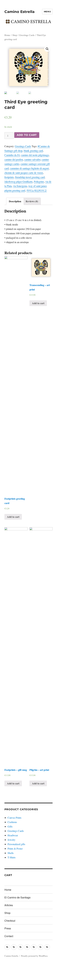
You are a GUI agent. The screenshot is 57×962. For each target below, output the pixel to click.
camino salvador (32, 159)
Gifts (10, 826)
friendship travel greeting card (30, 177)
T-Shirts (12, 857)
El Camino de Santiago (17, 897)
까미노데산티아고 (36, 190)
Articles (8, 905)
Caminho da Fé (12, 155)
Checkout (9, 920)
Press (7, 928)
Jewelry (11, 839)
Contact (8, 936)
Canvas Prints (14, 817)
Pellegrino (39, 181)
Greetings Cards (27, 35)
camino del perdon (13, 159)
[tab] (15, 201)
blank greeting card (33, 150)
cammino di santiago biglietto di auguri (29, 168)
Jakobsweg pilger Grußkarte (18, 181)
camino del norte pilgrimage (35, 155)
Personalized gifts (16, 844)
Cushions (12, 822)
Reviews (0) (32, 201)
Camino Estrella (19, 11)
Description (15, 201)
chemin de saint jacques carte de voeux (23, 172)
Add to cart (27, 134)
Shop (14, 35)
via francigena (20, 186)
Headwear (13, 835)
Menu (47, 11)
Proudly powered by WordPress (34, 955)
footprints (9, 177)
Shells (11, 853)
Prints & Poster (15, 848)
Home (7, 35)
